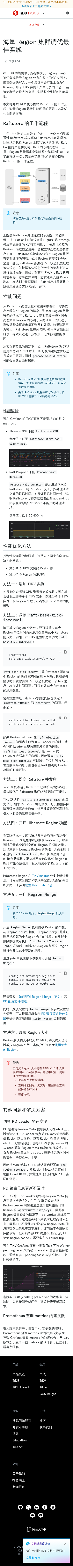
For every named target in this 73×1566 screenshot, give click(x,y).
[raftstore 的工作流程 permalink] (51, 123)
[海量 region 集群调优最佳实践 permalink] (25, 49)
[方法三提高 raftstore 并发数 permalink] (59, 779)
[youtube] (41, 1515)
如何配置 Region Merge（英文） (41, 997)
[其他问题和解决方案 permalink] (48, 1110)
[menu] (6, 13)
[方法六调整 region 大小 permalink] (51, 1032)
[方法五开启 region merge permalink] (60, 894)
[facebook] (45, 1507)
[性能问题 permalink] (25, 296)
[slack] (53, 1507)
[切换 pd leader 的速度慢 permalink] (50, 1121)
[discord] (32, 1515)
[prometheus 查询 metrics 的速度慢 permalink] (6, 1320)
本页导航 (34, 24)
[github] (20, 1507)
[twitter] (28, 1507)
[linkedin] (37, 1507)
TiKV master (40, 876)
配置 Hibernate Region (40, 885)
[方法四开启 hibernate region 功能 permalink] (6, 828)
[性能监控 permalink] (21, 411)
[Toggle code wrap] (59, 652)
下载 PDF (14, 61)
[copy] (65, 652)
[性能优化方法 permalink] (34, 546)
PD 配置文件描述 (15, 1001)
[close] (65, 1543)
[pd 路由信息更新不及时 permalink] (47, 1188)
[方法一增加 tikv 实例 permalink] (47, 584)
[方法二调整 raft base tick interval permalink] (25, 620)
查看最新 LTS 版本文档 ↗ (36, 6)
